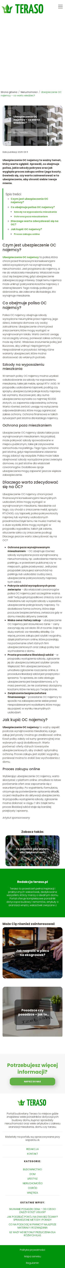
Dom (32, 1174)
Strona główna (9, 92)
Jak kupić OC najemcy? (26, 229)
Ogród (32, 1188)
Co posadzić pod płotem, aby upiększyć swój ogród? (32, 851)
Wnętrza (32, 1193)
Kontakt (32, 1154)
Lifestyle (32, 1179)
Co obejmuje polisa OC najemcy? (33, 207)
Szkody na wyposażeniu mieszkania (35, 211)
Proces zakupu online (27, 234)
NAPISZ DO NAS (32, 1081)
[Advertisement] (32, 53)
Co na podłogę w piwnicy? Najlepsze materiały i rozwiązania (32, 1226)
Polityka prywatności (32, 1250)
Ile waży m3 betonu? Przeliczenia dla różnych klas (32, 1233)
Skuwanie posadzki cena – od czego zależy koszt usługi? (32, 1210)
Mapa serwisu (32, 1256)
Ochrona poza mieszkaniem (31, 216)
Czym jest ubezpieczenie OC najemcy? (29, 200)
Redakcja (32, 1149)
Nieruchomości (29, 92)
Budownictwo (32, 1169)
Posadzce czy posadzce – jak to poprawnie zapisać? (32, 1012)
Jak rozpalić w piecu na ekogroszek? (32, 953)
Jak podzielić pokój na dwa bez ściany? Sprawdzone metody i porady (32, 1218)
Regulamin (32, 1263)
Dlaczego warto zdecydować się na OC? (34, 222)
